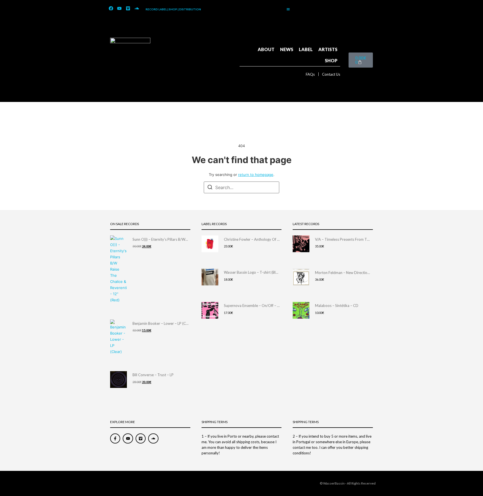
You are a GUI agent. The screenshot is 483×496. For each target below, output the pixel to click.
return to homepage (255, 174)
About (266, 49)
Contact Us (331, 74)
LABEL (306, 49)
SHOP (331, 60)
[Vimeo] (128, 8)
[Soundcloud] (136, 8)
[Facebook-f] (115, 438)
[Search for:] (241, 187)
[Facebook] (111, 8)
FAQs (310, 74)
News (286, 49)
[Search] (210, 188)
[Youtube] (119, 8)
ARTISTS (327, 49)
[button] (288, 9)
